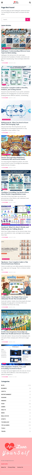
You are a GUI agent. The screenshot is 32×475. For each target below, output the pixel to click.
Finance (5, 189)
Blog (4, 84)
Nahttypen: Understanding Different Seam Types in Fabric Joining (15, 52)
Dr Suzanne (5, 62)
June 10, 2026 (13, 237)
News (3, 413)
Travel (3, 431)
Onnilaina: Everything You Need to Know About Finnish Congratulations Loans (15, 193)
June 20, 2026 (13, 62)
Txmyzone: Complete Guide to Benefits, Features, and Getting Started (14, 89)
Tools (3, 428)
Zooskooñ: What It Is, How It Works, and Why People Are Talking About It (15, 228)
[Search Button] (27, 19)
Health (3, 410)
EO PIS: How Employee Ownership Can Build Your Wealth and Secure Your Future (15, 333)
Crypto (3, 391)
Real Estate (6, 259)
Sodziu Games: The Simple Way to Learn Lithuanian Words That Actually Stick (14, 298)
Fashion (3, 397)
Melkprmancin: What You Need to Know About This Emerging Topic (14, 124)
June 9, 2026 (12, 307)
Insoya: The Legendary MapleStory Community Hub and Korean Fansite (13, 158)
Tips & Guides (6, 48)
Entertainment (6, 394)
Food (2, 403)
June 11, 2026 (13, 167)
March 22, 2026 (13, 376)
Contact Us (20, 467)
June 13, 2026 (13, 97)
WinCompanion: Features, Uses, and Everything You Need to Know (13, 368)
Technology (6, 224)
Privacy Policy (11, 467)
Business (4, 388)
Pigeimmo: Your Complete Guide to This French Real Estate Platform (14, 263)
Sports (3, 419)
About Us (3, 467)
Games (4, 294)
